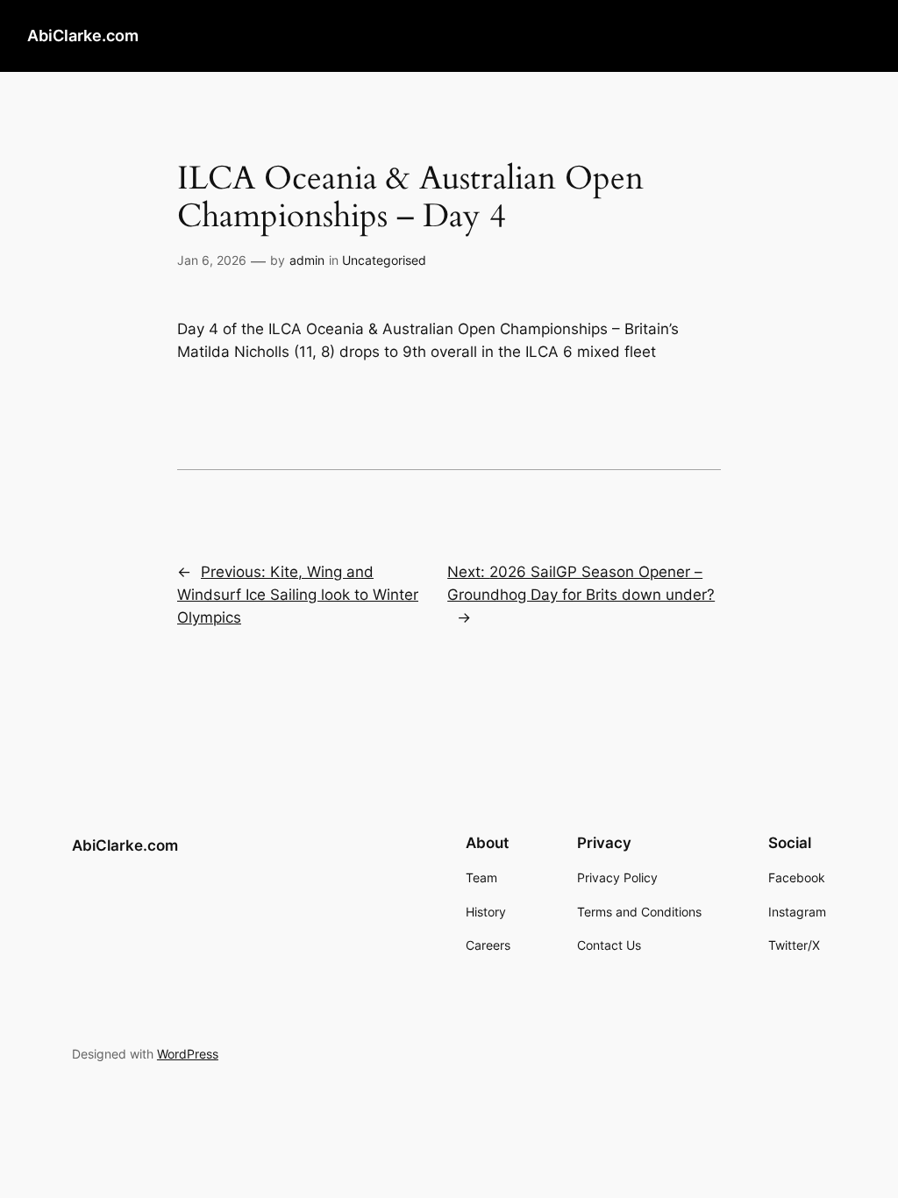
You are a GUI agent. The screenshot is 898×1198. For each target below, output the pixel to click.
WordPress (187, 1053)
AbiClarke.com (83, 35)
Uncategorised (384, 260)
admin (306, 260)
